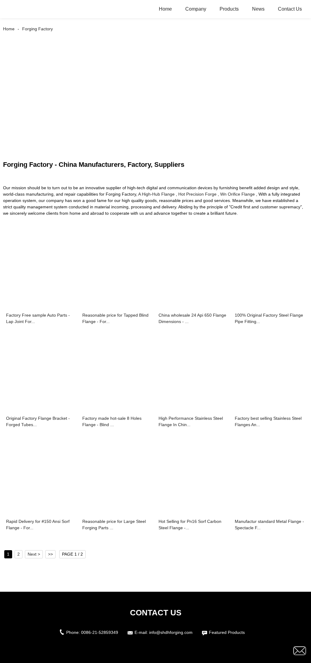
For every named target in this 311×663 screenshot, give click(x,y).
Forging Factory (37, 28)
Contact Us (290, 9)
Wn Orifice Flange (237, 194)
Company (195, 9)
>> (50, 554)
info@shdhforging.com (171, 632)
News (258, 9)
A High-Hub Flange (156, 194)
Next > (34, 554)
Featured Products (227, 632)
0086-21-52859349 (99, 632)
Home (165, 9)
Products (229, 9)
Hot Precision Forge (197, 194)
